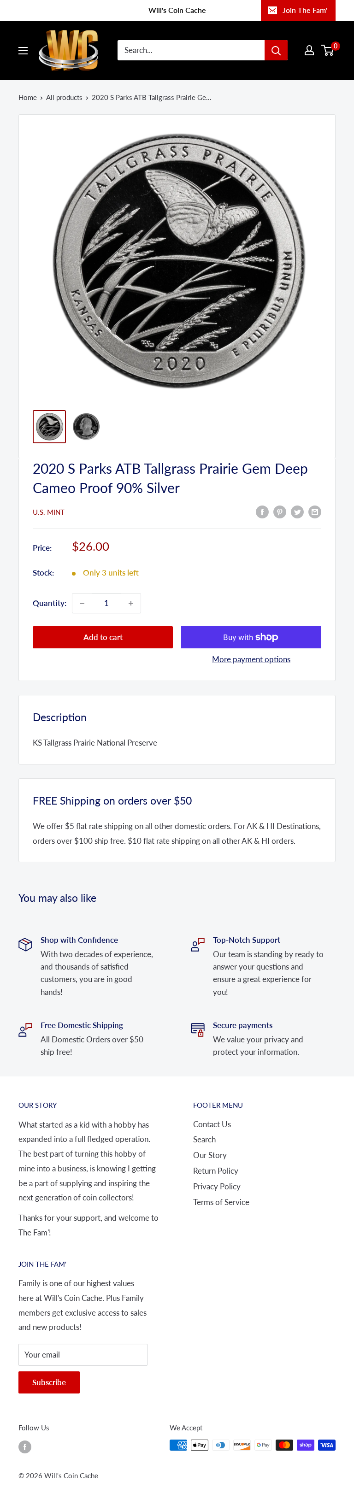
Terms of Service (221, 1202)
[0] (328, 50)
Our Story (210, 1155)
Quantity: (49, 603)
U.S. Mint (49, 512)
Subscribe (49, 1382)
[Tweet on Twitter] (297, 511)
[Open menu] (23, 50)
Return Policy (215, 1171)
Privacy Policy (217, 1186)
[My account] (309, 50)
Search (204, 1139)
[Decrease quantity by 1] (82, 603)
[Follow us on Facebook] (24, 1446)
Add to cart (103, 637)
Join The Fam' (305, 10)
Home (27, 97)
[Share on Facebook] (262, 511)
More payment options (251, 659)
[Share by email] (314, 511)
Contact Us (212, 1124)
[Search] (276, 50)
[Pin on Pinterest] (279, 511)
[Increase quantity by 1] (131, 603)
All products (64, 97)
